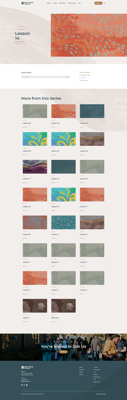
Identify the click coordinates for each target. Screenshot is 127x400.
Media (80, 372)
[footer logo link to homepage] (47, 367)
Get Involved (97, 369)
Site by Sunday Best (101, 394)
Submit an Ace (97, 377)
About (80, 367)
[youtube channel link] (27, 385)
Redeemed (22, 41)
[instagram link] (24, 385)
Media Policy (97, 382)
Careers (95, 374)
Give (95, 372)
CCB (95, 379)
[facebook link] (22, 385)
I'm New (95, 367)
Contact (81, 374)
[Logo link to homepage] (27, 3)
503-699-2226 (24, 379)
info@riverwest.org (25, 381)
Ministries (81, 369)
